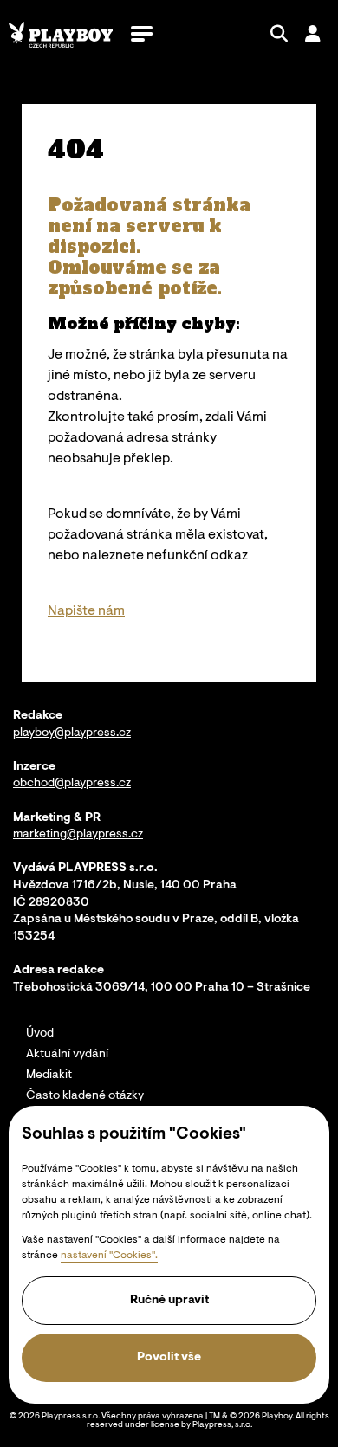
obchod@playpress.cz (72, 784)
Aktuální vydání (67, 1055)
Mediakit (49, 1075)
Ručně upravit (169, 1301)
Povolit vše (169, 1358)
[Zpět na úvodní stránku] (61, 35)
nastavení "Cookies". (109, 1255)
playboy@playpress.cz (72, 733)
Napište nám (86, 611)
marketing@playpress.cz (78, 835)
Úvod (40, 1034)
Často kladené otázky (85, 1096)
